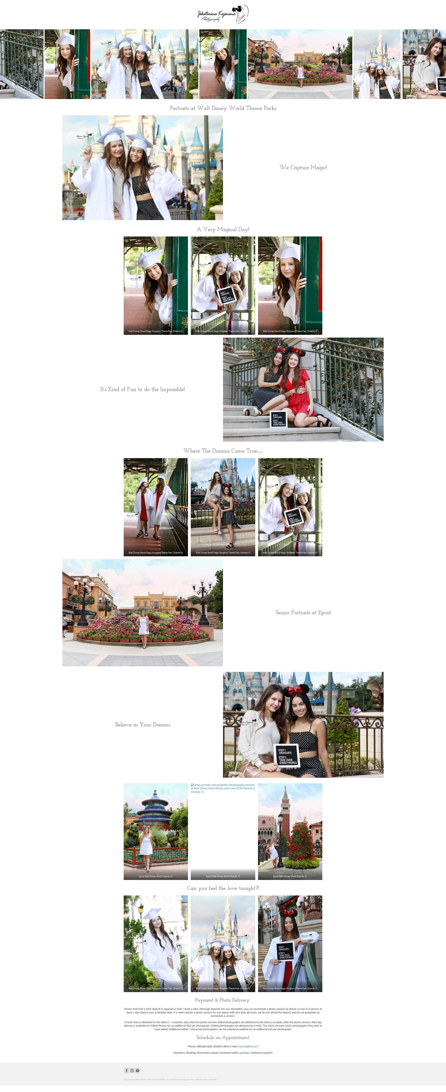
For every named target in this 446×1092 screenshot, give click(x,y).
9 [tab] (231, 97)
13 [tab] (248, 97)
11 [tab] (239, 97)
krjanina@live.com (248, 1046)
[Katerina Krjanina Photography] (223, 14)
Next (441, 64)
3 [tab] (206, 97)
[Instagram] (132, 1070)
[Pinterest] (137, 1070)
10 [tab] (235, 97)
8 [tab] (227, 97)
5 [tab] (214, 97)
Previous (5, 64)
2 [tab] (202, 97)
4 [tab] (210, 97)
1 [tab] (198, 97)
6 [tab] (219, 97)
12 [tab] (244, 97)
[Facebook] (126, 1070)
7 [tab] (223, 97)
